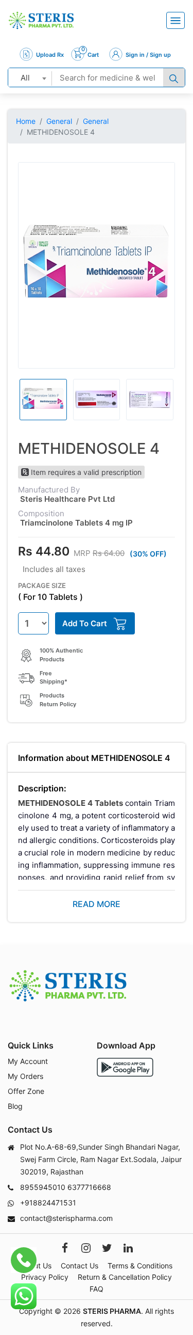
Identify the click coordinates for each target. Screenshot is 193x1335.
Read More (96, 904)
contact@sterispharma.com (66, 1218)
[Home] (41, 20)
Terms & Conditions (140, 1265)
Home (26, 121)
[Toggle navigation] (175, 20)
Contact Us (79, 1265)
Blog (15, 1106)
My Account (28, 1061)
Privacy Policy (44, 1277)
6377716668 (89, 1187)
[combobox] (30, 77)
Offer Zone (26, 1091)
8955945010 (42, 1187)
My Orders (25, 1076)
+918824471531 (48, 1202)
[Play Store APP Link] (125, 1067)
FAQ (96, 1288)
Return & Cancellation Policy (125, 1277)
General (59, 121)
